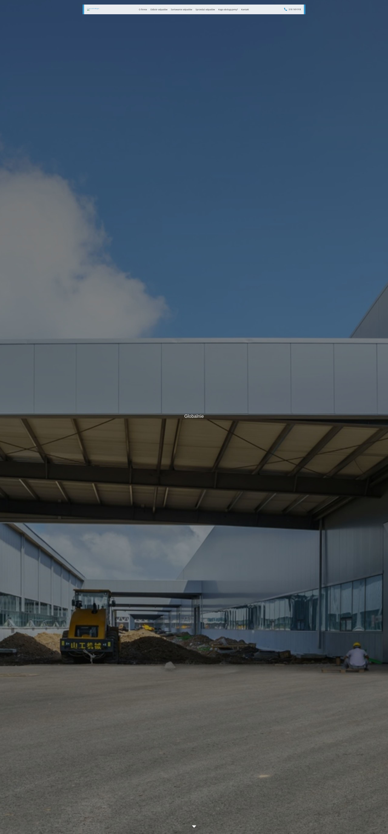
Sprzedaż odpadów (205, 9)
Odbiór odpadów (158, 9)
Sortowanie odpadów (181, 9)
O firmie (143, 9)
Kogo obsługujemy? (228, 9)
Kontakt (245, 9)
